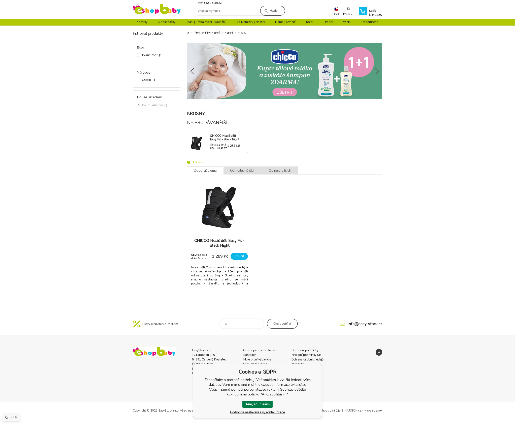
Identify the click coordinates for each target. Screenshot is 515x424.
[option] (284, 71)
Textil (309, 22)
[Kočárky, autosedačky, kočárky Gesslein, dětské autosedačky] (188, 33)
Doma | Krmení (285, 22)
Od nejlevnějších (242, 170)
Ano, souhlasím (258, 404)
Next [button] (377, 71)
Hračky (328, 22)
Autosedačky (166, 22)
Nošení (229, 33)
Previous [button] (192, 71)
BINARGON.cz (351, 411)
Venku (347, 22)
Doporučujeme (205, 170)
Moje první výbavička (257, 359)
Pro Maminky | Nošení (250, 22)
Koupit (239, 256)
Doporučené (369, 22)
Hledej (274, 10)
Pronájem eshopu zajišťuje (323, 411)
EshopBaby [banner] (157, 9)
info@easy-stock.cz (209, 3)
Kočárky (142, 22)
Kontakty (249, 355)
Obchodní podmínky (304, 350)
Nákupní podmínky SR (306, 355)
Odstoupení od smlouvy (259, 350)
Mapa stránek (373, 411)
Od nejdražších (280, 170)
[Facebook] (379, 352)
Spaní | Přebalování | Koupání (205, 22)
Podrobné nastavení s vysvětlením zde (257, 412)
